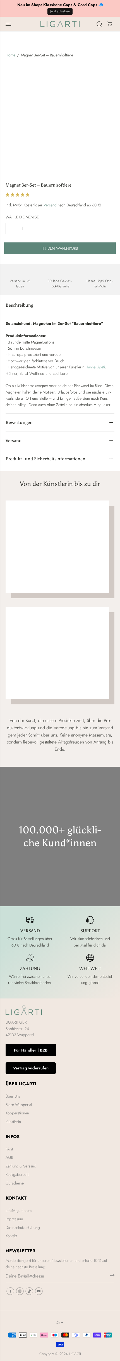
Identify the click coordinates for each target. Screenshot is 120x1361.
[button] (9, 24)
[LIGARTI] (60, 24)
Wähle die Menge (22, 217)
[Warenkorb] (109, 24)
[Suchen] (99, 24)
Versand (50, 205)
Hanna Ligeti (95, 367)
